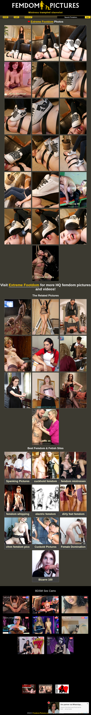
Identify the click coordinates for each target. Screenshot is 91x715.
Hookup (28, 17)
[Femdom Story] (62, 689)
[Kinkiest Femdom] (45, 689)
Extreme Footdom (42, 21)
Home (5, 17)
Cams (16, 17)
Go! (87, 17)
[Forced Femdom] (29, 689)
